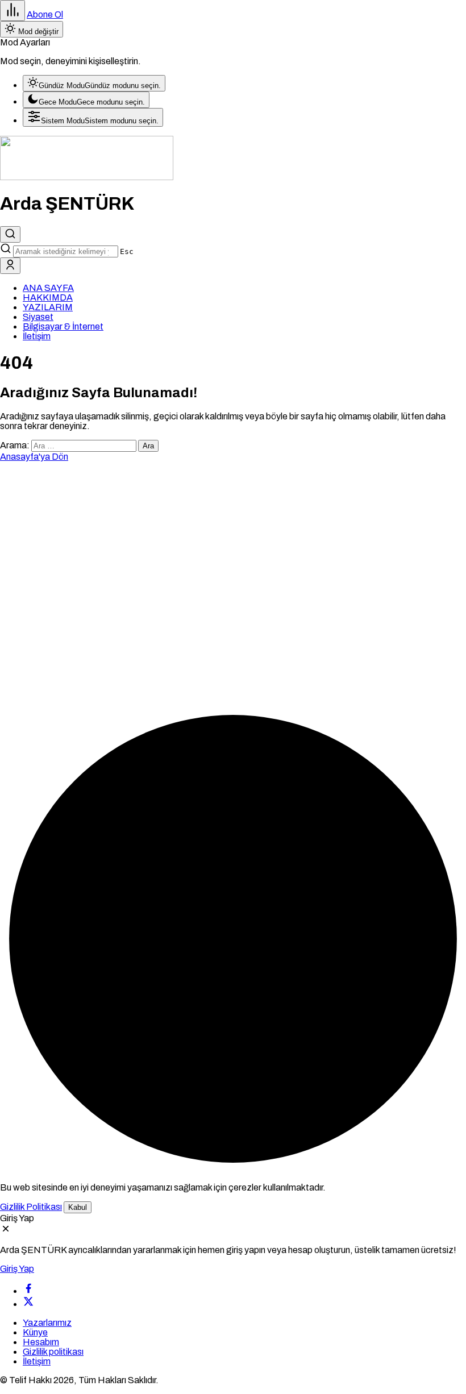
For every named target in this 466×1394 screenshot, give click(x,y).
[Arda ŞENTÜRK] (86, 177)
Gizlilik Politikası (31, 1207)
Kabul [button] (77, 1207)
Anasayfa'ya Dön (34, 456)
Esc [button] (127, 251)
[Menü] (12, 10)
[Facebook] (28, 1291)
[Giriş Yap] (10, 265)
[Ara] (10, 234)
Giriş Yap (17, 1269)
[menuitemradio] (94, 83)
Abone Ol (45, 14)
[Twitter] (28, 1304)
